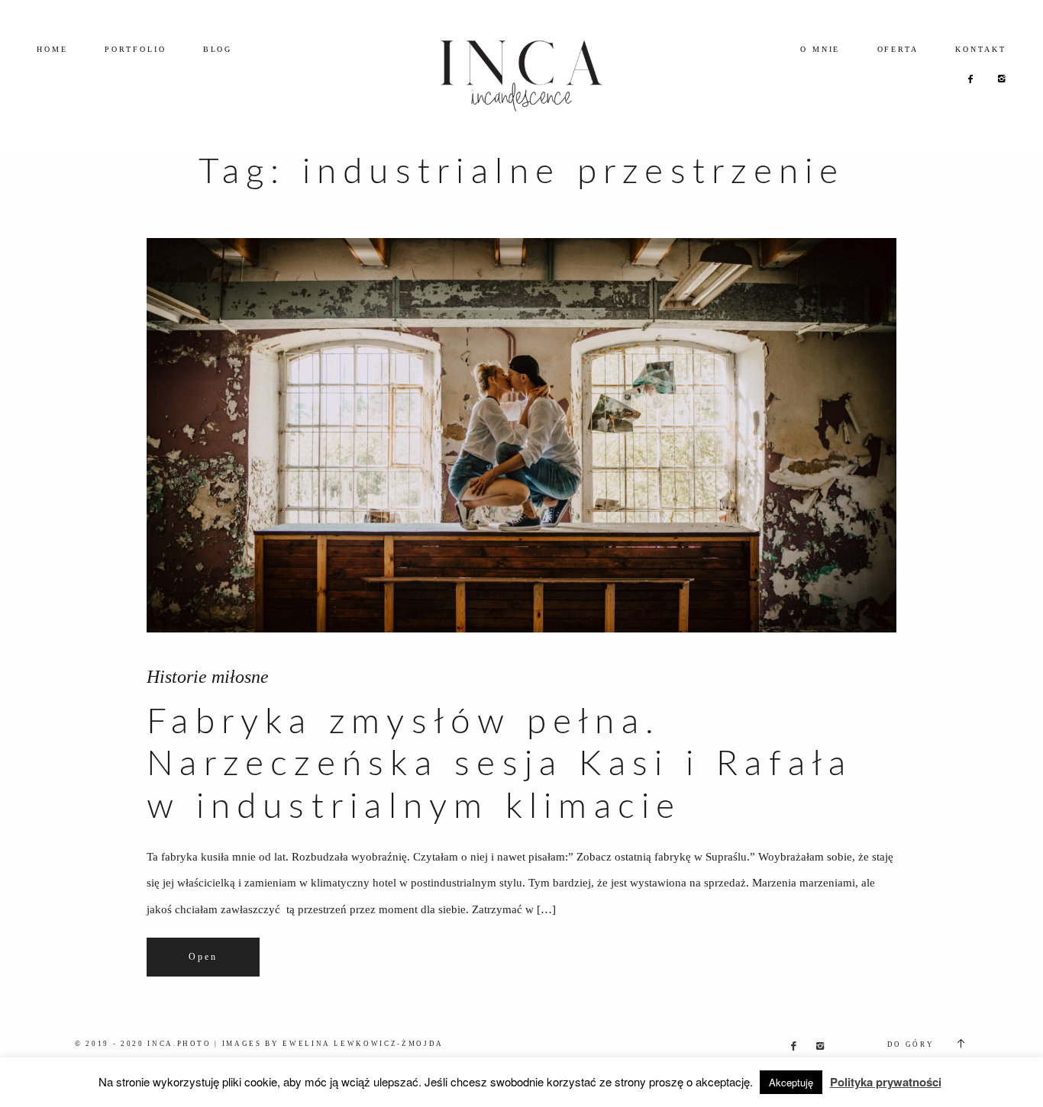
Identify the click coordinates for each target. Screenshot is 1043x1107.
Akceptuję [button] (791, 1082)
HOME (52, 49)
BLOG (218, 49)
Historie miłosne (208, 677)
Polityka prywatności (885, 1081)
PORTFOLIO (135, 49)
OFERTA (898, 49)
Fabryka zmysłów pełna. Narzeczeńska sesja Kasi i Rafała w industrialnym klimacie (499, 765)
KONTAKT (980, 49)
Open (203, 957)
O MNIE (820, 49)
